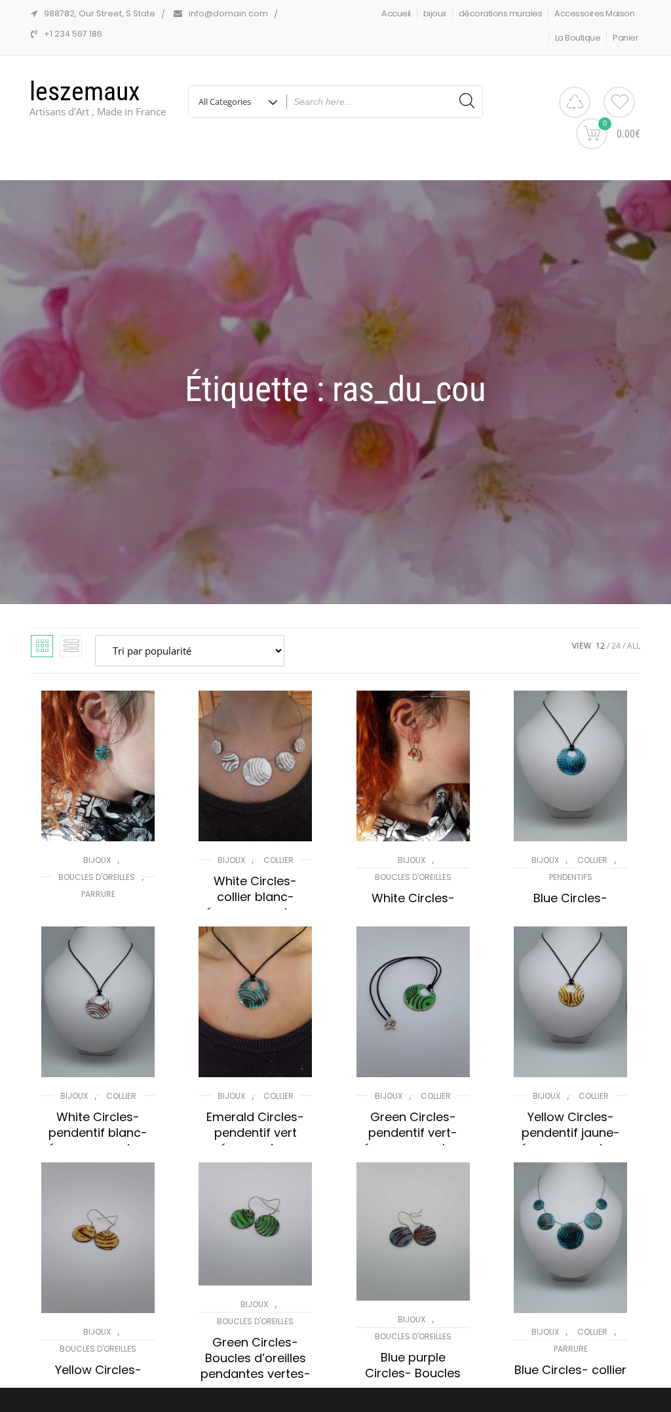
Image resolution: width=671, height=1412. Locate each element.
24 (616, 645)
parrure (98, 894)
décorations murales (501, 13)
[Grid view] (42, 646)
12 (600, 645)
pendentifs (570, 877)
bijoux (434, 13)
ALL (633, 645)
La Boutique (578, 37)
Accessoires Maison (594, 13)
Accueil (396, 13)
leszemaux (84, 91)
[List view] (71, 646)
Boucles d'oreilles (96, 877)
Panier (625, 37)
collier (278, 860)
